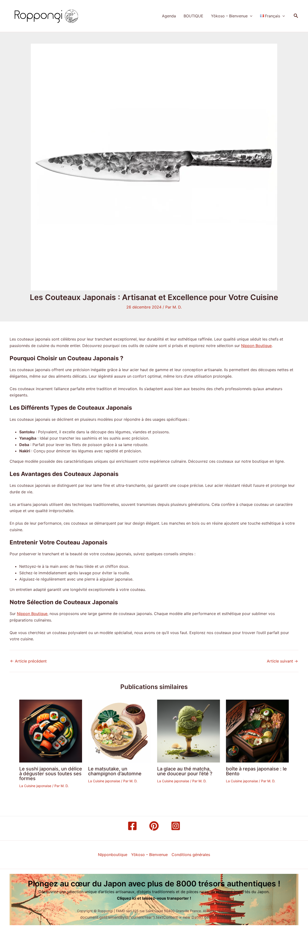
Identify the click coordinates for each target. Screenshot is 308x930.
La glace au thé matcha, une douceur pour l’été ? (184, 771)
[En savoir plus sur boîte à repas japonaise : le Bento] (257, 730)
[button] (250, 16)
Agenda (169, 15)
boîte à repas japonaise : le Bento (256, 771)
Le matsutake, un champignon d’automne (114, 771)
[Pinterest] (154, 826)
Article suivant (282, 661)
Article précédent (28, 661)
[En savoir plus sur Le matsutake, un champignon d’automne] (119, 730)
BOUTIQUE (193, 15)
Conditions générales (191, 854)
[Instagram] (175, 826)
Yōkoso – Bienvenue (229, 15)
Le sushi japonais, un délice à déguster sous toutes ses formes (50, 773)
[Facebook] (132, 826)
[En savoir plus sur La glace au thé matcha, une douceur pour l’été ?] (188, 730)
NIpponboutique (112, 854)
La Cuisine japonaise (35, 786)
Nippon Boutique (256, 345)
